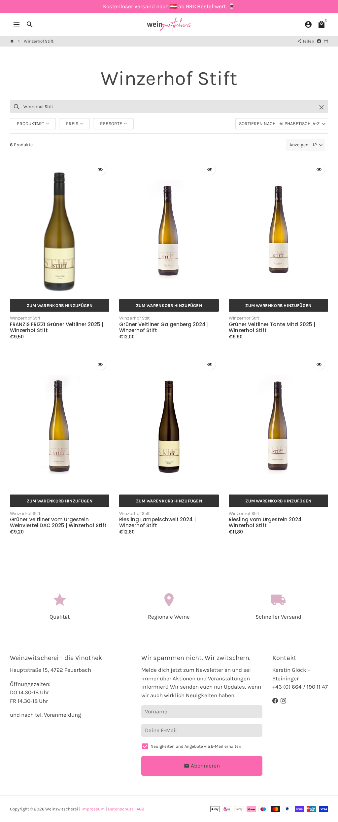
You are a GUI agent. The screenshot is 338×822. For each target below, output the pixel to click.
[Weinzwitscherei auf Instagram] (283, 701)
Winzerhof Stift (38, 41)
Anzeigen (298, 145)
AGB (140, 808)
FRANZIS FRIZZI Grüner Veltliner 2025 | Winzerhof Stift (56, 327)
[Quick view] (100, 169)
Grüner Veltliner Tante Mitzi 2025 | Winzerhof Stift (272, 327)
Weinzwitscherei (61, 808)
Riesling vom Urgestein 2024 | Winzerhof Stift (267, 523)
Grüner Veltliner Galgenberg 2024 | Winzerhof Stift (164, 327)
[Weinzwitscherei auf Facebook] (275, 701)
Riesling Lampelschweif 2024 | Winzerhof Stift (157, 523)
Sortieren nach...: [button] (279, 123)
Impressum (93, 808)
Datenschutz (121, 808)
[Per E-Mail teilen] (326, 41)
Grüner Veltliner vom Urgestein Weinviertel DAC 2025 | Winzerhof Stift (58, 523)
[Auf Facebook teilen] (319, 41)
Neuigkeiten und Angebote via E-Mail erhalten (196, 746)
